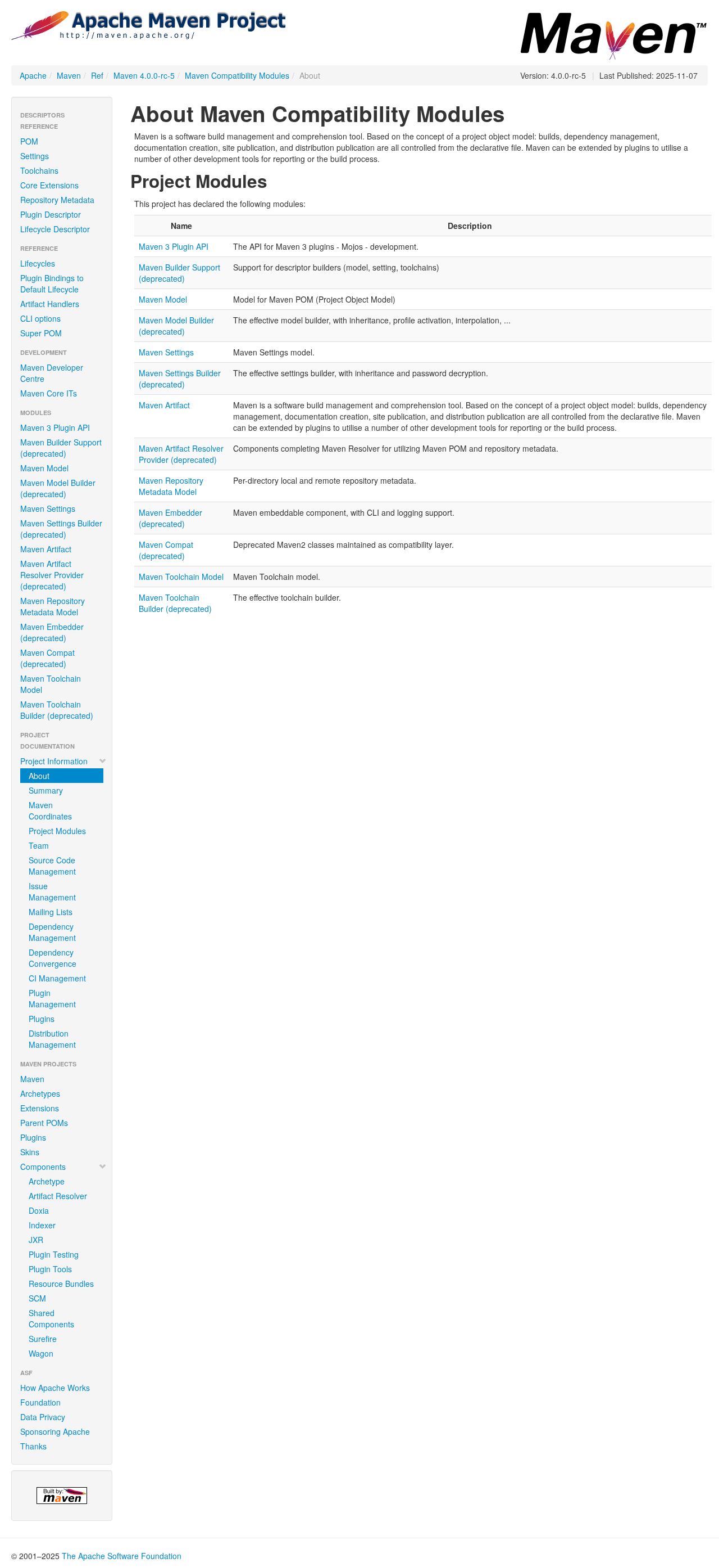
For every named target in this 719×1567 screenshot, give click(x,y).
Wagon (41, 1353)
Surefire (43, 1338)
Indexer (42, 1225)
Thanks (33, 1446)
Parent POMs (44, 1122)
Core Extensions (49, 185)
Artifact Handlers (49, 303)
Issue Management (52, 891)
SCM (37, 1298)
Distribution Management (52, 1039)
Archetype (47, 1181)
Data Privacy (42, 1416)
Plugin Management (52, 998)
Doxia (39, 1210)
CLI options (40, 318)
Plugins (41, 1018)
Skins (29, 1152)
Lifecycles (37, 263)
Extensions (39, 1108)
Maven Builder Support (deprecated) (61, 447)
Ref (97, 75)
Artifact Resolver (58, 1195)
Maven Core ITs (48, 393)
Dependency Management (52, 932)
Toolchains (39, 170)
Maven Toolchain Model (50, 684)
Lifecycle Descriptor (55, 229)
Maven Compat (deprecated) (47, 658)
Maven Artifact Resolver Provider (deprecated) (52, 575)
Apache (33, 75)
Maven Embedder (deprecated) (52, 632)
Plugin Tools (50, 1269)
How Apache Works (55, 1387)
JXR (36, 1239)
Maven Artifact (45, 549)
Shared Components (51, 1318)
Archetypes (40, 1093)
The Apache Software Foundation (121, 1555)
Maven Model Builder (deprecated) (57, 488)
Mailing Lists (50, 911)
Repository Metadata (57, 199)
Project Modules (57, 830)
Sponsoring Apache (55, 1431)
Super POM (41, 333)
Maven (69, 75)
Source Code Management (52, 865)
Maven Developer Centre (51, 373)
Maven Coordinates (50, 810)
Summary (46, 790)
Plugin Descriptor (50, 214)
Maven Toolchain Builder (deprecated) (56, 710)
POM (29, 141)
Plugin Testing (54, 1254)
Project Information (54, 761)
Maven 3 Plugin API (55, 427)
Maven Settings (47, 508)
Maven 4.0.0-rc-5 (144, 75)
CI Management (57, 978)
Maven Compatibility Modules (237, 75)
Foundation (40, 1402)
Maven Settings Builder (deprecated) (61, 528)
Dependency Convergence (52, 958)
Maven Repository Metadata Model (52, 606)
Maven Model (44, 468)
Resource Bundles (61, 1283)
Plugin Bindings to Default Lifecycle (52, 283)
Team (39, 845)
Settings (34, 155)
